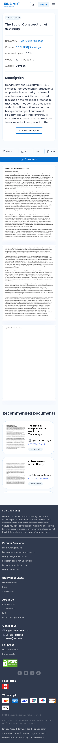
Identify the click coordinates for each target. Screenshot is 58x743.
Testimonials (8, 608)
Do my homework (10, 569)
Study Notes (8, 591)
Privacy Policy (8, 729)
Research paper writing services (17, 561)
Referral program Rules (33, 733)
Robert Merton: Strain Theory (37, 463)
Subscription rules (10, 733)
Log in (43, 4)
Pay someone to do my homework (18, 552)
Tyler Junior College (31, 41)
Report (9, 151)
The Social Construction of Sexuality (26, 26)
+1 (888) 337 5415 (14, 638)
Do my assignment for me (14, 556)
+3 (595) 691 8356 (14, 635)
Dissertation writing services (15, 565)
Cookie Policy (37, 737)
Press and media (10, 649)
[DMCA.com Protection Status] (29, 663)
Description (14, 78)
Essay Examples (9, 582)
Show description (31, 130)
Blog (4, 587)
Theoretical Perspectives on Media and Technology (37, 430)
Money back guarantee (13, 617)
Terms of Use (24, 729)
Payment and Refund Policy (15, 737)
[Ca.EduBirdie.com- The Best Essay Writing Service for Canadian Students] (5, 688)
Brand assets (8, 654)
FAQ (4, 613)
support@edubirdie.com (38, 532)
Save (53, 151)
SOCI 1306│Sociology (28, 47)
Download (31, 159)
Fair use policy (39, 729)
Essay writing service (12, 547)
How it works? (8, 604)
